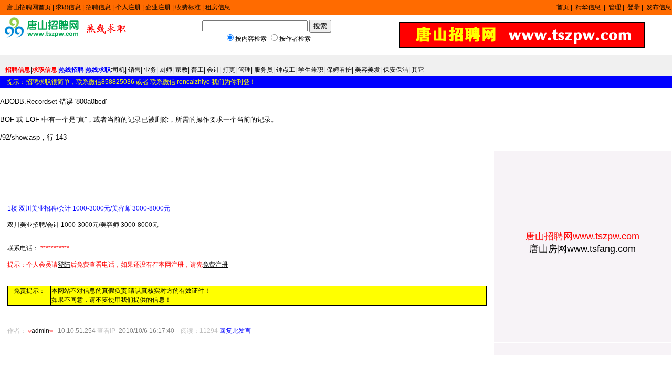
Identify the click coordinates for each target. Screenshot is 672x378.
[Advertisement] (130, 174)
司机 (118, 70)
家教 (181, 70)
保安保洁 (395, 70)
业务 (150, 70)
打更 (229, 70)
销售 (134, 70)
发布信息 (658, 7)
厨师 (166, 70)
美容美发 (367, 70)
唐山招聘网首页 (29, 7)
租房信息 (217, 7)
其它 (418, 70)
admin (40, 330)
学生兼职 (310, 70)
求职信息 (68, 7)
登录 (633, 7)
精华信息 (588, 7)
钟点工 (285, 70)
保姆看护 (339, 70)
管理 (614, 7)
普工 (197, 70)
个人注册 (128, 7)
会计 (213, 70)
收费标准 (188, 7)
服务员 (263, 70)
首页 (562, 7)
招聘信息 (98, 7)
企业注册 (158, 7)
